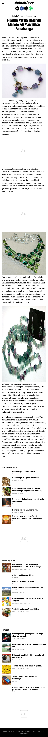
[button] (3, 3)
